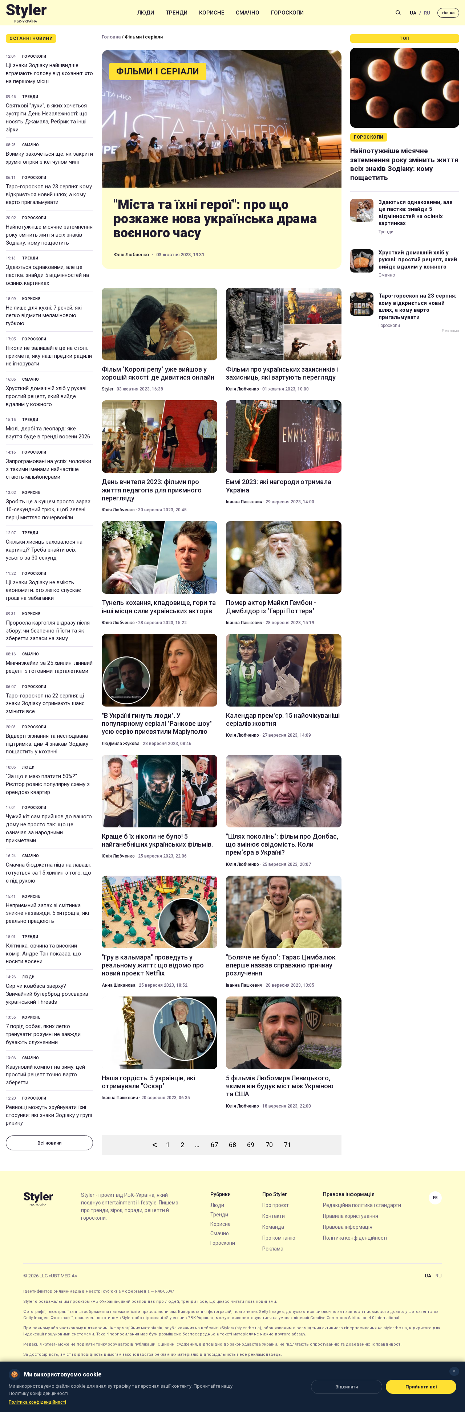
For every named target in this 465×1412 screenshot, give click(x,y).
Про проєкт (275, 1205)
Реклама (272, 1249)
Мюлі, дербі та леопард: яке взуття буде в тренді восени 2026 (48, 432)
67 (214, 1145)
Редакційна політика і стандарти (362, 1205)
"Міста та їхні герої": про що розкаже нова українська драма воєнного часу (215, 219)
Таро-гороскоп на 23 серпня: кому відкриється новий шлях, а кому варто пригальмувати (49, 194)
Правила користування (350, 1216)
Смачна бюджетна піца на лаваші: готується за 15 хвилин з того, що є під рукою (48, 872)
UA (413, 13)
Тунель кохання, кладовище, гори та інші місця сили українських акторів (159, 606)
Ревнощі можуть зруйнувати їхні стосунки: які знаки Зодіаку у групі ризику (49, 1115)
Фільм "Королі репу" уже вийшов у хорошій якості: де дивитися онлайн (158, 373)
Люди (145, 12)
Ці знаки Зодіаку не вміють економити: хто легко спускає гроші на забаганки (43, 590)
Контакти (273, 1216)
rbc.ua (448, 13)
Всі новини (49, 1143)
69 (250, 1145)
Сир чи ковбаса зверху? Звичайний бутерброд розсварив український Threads (47, 994)
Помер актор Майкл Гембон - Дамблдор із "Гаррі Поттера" (271, 606)
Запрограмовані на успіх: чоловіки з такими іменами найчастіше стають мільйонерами (48, 469)
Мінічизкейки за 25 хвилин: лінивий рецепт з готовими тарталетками (49, 667)
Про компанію (278, 1238)
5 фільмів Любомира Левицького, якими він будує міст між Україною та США (279, 1086)
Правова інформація (347, 1227)
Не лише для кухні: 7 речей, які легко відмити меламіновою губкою (44, 315)
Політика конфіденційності (355, 1238)
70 (269, 1145)
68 (232, 1145)
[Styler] (26, 13)
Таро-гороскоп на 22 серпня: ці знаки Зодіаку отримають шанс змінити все (45, 703)
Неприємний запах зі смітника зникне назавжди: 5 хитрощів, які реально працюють (47, 913)
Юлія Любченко (131, 254)
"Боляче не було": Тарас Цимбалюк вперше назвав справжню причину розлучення (281, 965)
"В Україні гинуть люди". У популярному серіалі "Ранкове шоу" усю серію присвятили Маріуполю (157, 724)
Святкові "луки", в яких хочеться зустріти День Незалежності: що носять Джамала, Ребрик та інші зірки (47, 117)
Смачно (247, 12)
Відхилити (346, 1387)
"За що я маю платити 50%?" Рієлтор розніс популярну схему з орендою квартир (48, 784)
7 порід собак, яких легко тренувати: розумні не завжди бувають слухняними (43, 1034)
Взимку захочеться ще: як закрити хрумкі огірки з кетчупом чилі (49, 158)
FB (435, 1197)
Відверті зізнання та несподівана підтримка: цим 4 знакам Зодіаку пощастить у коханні (47, 744)
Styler (107, 389)
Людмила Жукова (121, 743)
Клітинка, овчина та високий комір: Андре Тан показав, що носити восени (43, 953)
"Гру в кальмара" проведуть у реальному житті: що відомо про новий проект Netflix (153, 965)
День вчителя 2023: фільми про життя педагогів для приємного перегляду (152, 490)
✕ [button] (454, 1371)
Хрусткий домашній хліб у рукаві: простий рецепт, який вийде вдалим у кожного (47, 396)
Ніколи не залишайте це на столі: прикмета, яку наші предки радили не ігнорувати (49, 356)
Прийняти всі (421, 1387)
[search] (398, 12)
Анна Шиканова (119, 985)
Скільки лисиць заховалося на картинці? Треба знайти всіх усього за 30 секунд (44, 550)
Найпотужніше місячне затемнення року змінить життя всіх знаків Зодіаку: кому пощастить (49, 235)
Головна (111, 37)
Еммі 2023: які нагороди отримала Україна (278, 486)
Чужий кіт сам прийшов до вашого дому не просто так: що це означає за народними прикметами (49, 828)
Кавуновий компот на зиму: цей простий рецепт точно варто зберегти (45, 1075)
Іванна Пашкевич (244, 501)
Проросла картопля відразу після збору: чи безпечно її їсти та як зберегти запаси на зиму (48, 630)
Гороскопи (287, 12)
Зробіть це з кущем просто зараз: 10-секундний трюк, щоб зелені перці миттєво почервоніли (49, 509)
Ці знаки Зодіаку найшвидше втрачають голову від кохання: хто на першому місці (49, 73)
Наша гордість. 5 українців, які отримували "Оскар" (148, 1082)
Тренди (176, 12)
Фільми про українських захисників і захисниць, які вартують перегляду (282, 373)
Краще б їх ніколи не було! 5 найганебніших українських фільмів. (157, 840)
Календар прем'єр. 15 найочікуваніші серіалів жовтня (283, 719)
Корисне (211, 12)
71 (287, 1145)
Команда (273, 1227)
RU (427, 13)
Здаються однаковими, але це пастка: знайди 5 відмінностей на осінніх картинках (47, 275)
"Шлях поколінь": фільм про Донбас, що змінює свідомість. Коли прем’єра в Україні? (282, 844)
